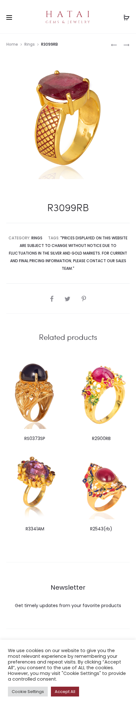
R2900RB (101, 438)
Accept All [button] (65, 692)
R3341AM (35, 529)
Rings (29, 44)
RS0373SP (34, 438)
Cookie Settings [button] (28, 692)
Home (12, 44)
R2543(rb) (101, 529)
